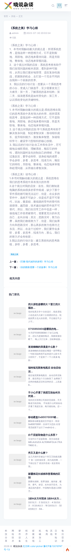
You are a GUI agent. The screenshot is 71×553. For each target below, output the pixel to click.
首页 (6, 16)
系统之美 (14, 254)
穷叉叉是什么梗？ (38, 452)
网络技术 (13, 535)
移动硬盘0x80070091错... (43, 417)
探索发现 (33, 535)
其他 (13, 16)
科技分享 (6, 535)
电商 (47, 532)
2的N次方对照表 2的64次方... (44, 498)
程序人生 (26, 535)
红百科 (26, 546)
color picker (36, 546)
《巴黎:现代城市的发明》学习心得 (36, 261)
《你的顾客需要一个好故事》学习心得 (38, 267)
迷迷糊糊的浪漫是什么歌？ (43, 346)
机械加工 (40, 535)
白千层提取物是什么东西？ (43, 434)
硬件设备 (20, 535)
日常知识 (56, 535)
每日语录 (63, 535)
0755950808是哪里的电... (43, 329)
